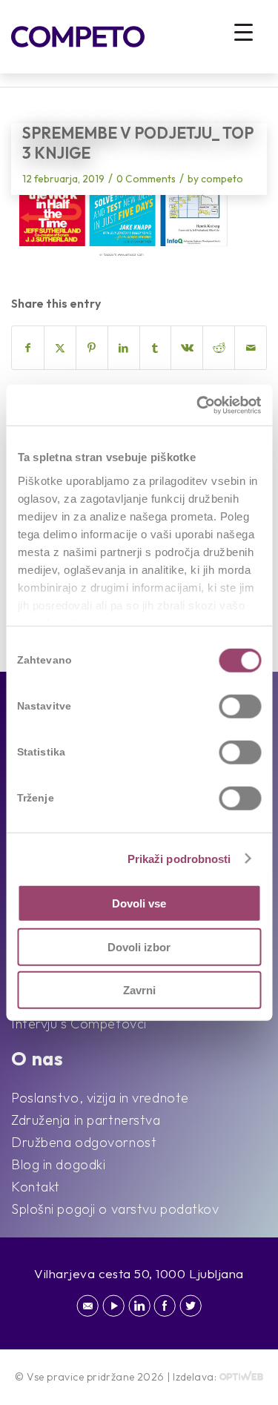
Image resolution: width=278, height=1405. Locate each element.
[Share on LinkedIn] (123, 347)
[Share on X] (60, 347)
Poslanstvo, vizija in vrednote (100, 1097)
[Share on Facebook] (28, 347)
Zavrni (139, 990)
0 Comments (146, 178)
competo (222, 178)
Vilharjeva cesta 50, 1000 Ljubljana (139, 1273)
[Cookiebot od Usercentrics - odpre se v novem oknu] (198, 404)
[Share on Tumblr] (155, 347)
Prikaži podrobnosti (179, 858)
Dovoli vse (139, 903)
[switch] (240, 706)
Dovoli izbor (139, 946)
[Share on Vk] (186, 347)
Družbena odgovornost (83, 1142)
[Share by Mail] (250, 347)
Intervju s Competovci (79, 1023)
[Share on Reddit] (218, 347)
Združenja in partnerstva (85, 1119)
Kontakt (35, 1186)
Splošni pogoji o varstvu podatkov (115, 1208)
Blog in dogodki (58, 1164)
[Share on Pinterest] (91, 347)
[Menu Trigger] (243, 31)
